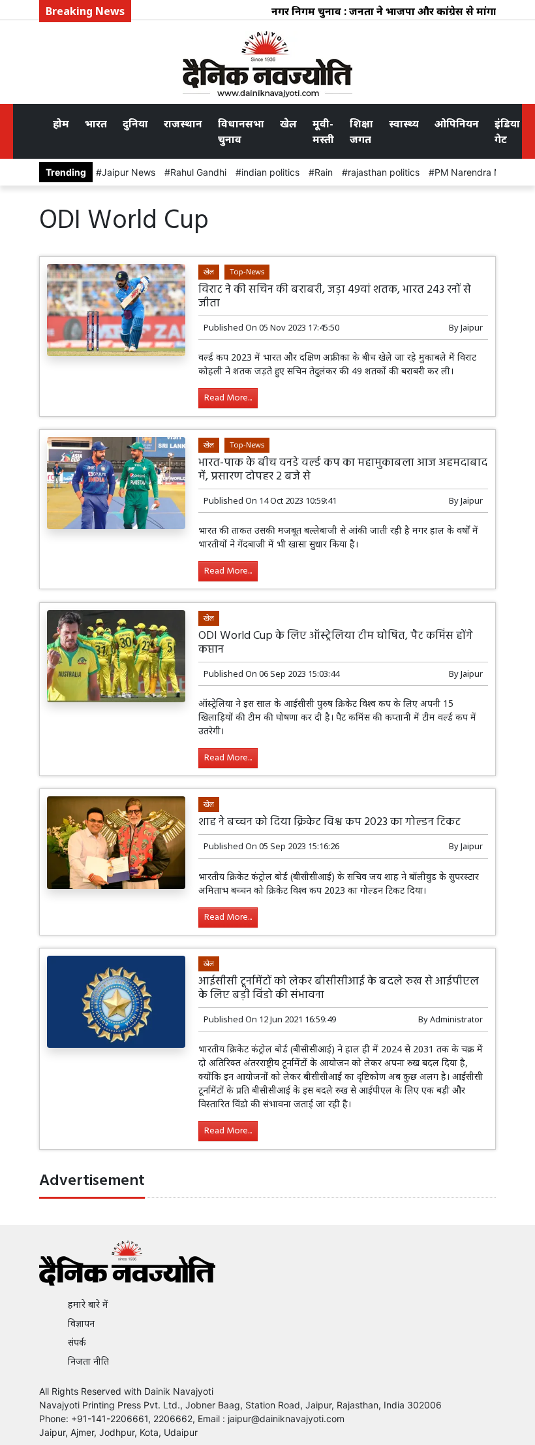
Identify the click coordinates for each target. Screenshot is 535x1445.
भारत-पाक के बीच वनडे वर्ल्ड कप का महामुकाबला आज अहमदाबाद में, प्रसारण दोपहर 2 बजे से (342, 469)
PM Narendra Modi (475, 172)
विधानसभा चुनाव (241, 131)
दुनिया (135, 123)
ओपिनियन (457, 123)
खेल (288, 123)
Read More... (228, 398)
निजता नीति (88, 1361)
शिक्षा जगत (361, 131)
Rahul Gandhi (198, 172)
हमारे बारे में (88, 1304)
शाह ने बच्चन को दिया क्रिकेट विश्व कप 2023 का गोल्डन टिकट (329, 822)
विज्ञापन (81, 1323)
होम (61, 123)
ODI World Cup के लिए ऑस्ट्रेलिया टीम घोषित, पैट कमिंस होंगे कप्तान (335, 642)
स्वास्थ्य (404, 123)
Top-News (247, 271)
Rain (323, 172)
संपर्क (77, 1342)
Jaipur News (128, 172)
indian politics (270, 172)
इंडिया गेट (507, 131)
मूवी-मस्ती (323, 131)
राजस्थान (183, 123)
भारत (96, 123)
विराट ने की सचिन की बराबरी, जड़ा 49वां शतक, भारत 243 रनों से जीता (334, 296)
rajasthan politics (384, 172)
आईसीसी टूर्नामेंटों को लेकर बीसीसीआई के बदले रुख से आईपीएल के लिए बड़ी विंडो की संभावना (338, 988)
